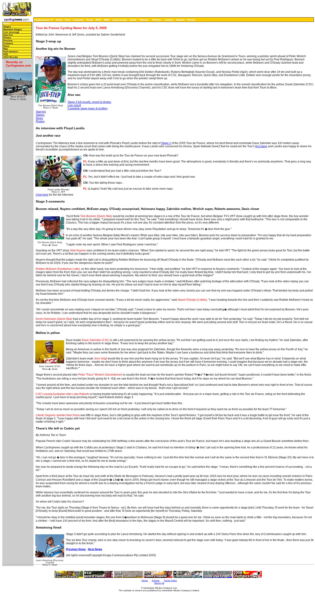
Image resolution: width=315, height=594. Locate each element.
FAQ (5, 54)
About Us (159, 583)
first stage (261, 146)
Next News (95, 549)
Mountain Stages (12, 29)
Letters (169, 19)
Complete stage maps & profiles (87, 108)
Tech (67, 19)
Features (78, 19)
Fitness (156, 19)
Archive (156, 580)
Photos (144, 19)
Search (180, 19)
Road (89, 19)
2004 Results (10, 57)
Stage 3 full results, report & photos (89, 102)
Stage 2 (166, 143)
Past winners (10, 51)
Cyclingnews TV (43, 19)
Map (5, 48)
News (59, 19)
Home (6, 23)
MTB (98, 19)
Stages (7, 26)
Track (133, 19)
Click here (42, 194)
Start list (8, 35)
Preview (7, 40)
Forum (191, 19)
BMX (107, 19)
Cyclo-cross (119, 19)
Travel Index (170, 580)
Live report (74, 105)
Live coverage (11, 32)
